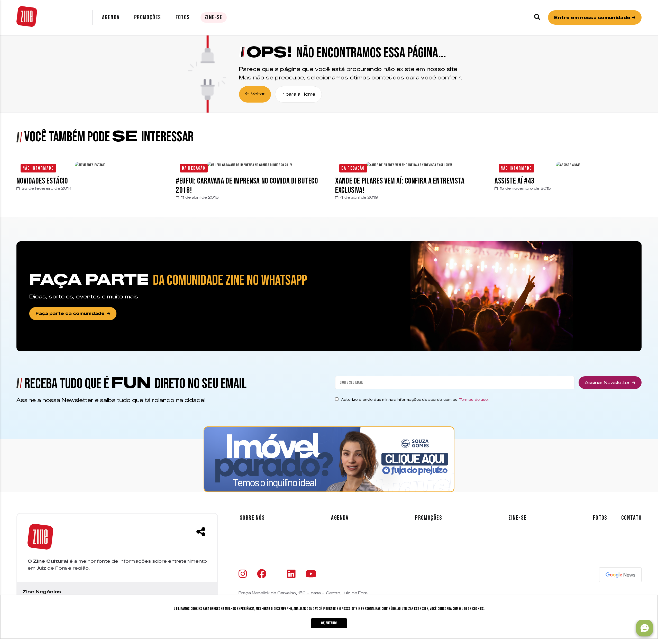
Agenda (111, 17)
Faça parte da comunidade (70, 313)
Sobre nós (252, 518)
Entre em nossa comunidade (593, 17)
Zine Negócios (42, 591)
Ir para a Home (298, 94)
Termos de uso (473, 399)
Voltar (258, 94)
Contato (631, 518)
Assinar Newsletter (607, 382)
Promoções (147, 17)
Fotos (183, 17)
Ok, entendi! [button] (329, 623)
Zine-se (214, 17)
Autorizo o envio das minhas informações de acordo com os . (415, 399)
